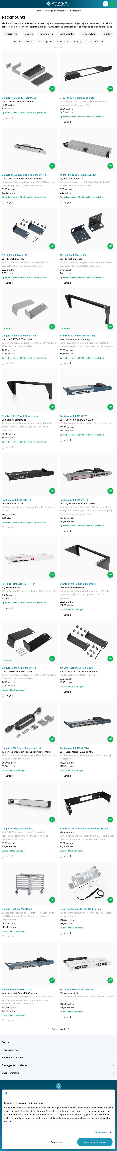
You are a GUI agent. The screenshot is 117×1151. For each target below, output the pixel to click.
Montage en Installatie (55, 10)
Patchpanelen (66, 34)
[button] (58, 1042)
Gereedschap (88, 34)
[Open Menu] (3, 4)
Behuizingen (11, 34)
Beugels (28, 34)
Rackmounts (46, 34)
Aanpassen (56, 1142)
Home (39, 10)
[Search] (105, 4)
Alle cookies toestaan (95, 1142)
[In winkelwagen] (52, 89)
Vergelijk (9, 118)
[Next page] (68, 1029)
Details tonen (100, 1132)
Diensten (107, 34)
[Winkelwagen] (112, 4)
